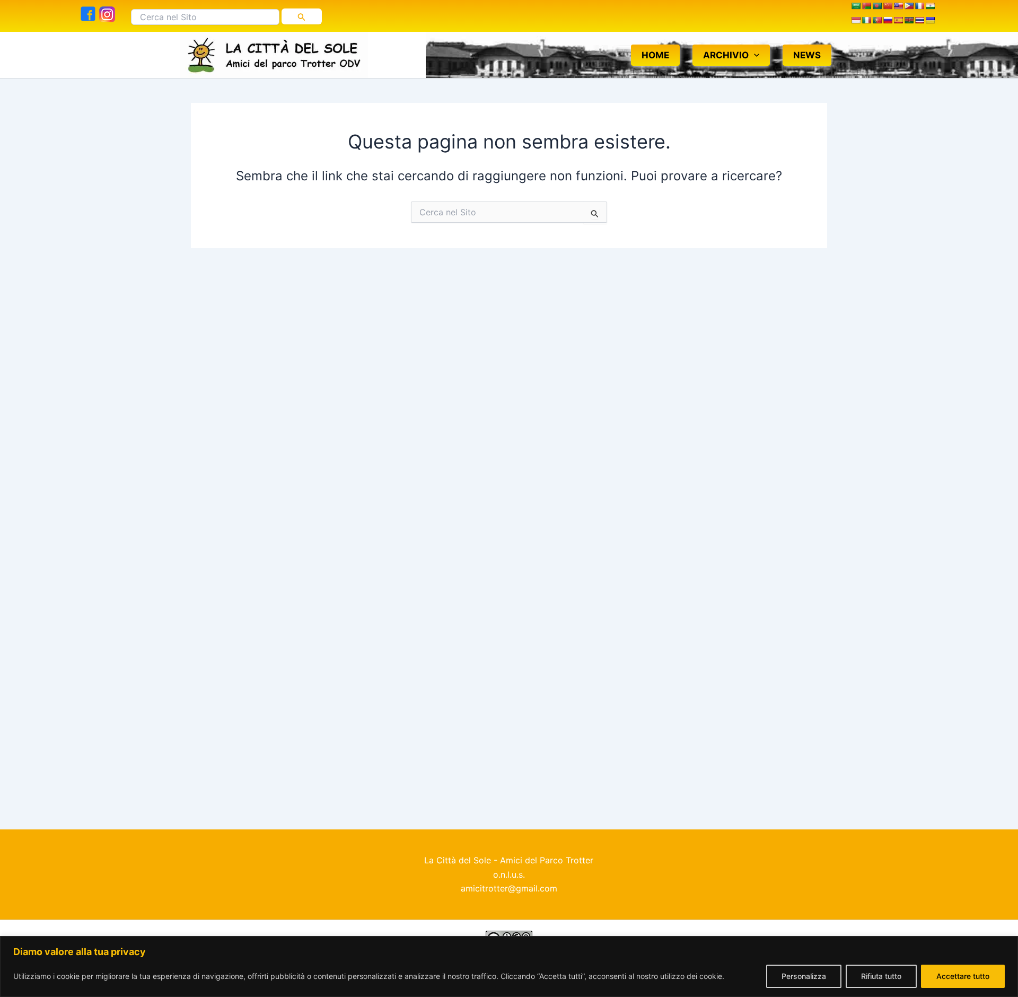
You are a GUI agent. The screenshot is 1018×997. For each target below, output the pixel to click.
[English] (898, 7)
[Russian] (887, 21)
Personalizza (804, 976)
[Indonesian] (856, 21)
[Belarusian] (866, 7)
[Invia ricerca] (302, 16)
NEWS (807, 55)
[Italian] (866, 21)
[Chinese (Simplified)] (887, 7)
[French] (919, 7)
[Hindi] (930, 7)
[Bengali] (877, 7)
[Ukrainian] (930, 21)
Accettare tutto (962, 976)
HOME (655, 55)
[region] (509, 966)
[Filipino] (909, 7)
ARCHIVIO (726, 55)
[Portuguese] (877, 21)
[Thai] (919, 21)
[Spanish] (898, 21)
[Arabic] (856, 7)
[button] (754, 55)
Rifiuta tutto (881, 976)
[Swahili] (909, 21)
